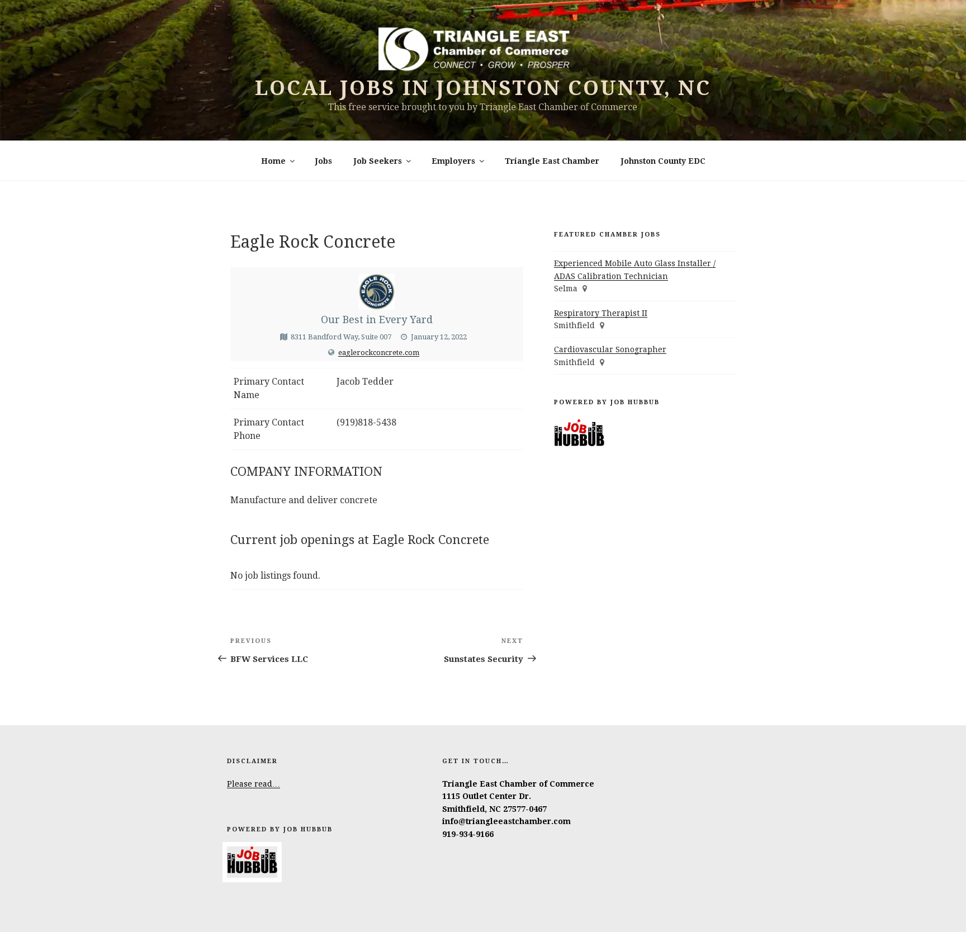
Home (273, 161)
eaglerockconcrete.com (378, 352)
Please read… (253, 783)
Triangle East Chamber (552, 161)
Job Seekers (378, 161)
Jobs (323, 161)
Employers (453, 161)
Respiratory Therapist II (600, 313)
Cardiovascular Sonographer (610, 349)
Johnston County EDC (663, 161)
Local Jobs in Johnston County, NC (483, 88)
